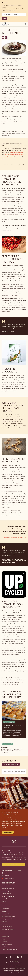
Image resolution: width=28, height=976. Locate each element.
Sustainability (5, 891)
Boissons (4, 932)
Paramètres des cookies (14, 973)
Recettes (4, 886)
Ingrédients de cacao (7, 913)
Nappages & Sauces (7, 926)
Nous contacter (6, 898)
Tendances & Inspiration (8, 888)
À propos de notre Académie (9, 949)
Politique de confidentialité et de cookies (14, 968)
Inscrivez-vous (8, 832)
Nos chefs (4, 941)
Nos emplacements (7, 944)
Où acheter (4, 904)
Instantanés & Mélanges (8, 929)
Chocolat (4, 911)
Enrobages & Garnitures (8, 919)
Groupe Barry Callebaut (8, 896)
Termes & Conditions (14, 966)
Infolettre (4, 901)
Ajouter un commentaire (11, 764)
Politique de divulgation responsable (14, 970)
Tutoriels (4, 947)
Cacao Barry (12, 382)
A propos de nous (6, 893)
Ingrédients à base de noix (8, 916)
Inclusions (4, 921)
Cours (3, 939)
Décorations (5, 924)
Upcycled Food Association (13, 610)
